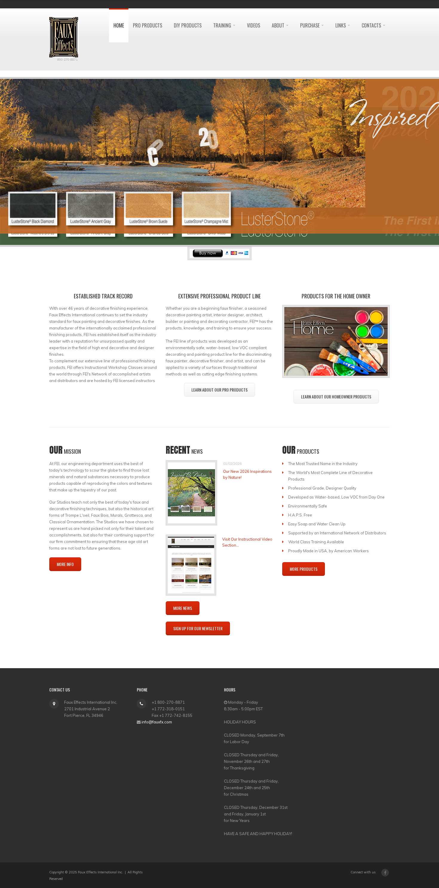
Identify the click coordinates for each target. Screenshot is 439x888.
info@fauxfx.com (157, 722)
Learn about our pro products (219, 390)
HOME (118, 25)
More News (182, 608)
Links (341, 25)
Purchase (310, 25)
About (278, 25)
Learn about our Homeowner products (336, 396)
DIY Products (188, 25)
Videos (253, 25)
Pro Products (147, 25)
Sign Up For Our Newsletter (197, 628)
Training (222, 25)
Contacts (372, 25)
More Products (303, 569)
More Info (65, 564)
